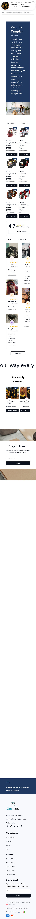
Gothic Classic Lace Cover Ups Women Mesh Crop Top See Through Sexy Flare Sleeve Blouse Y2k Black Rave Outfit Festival (28, 284)
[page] (17, 787)
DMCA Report (23, 908)
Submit (18, 463)
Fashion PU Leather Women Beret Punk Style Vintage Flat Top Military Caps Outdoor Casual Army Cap (12, 275)
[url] (12, 904)
